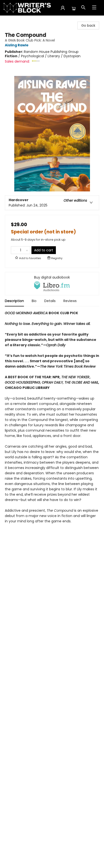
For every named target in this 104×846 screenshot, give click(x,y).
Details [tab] (50, 300)
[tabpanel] (52, 419)
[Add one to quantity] (27, 250)
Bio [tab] (34, 300)
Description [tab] (14, 300)
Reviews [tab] (70, 300)
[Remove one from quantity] (14, 250)
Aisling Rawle (17, 45)
